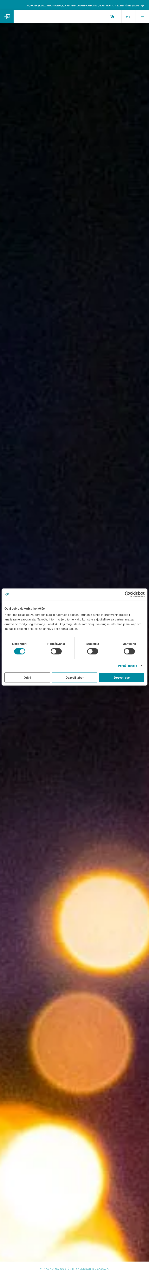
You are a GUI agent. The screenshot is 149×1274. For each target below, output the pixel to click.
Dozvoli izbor (75, 677)
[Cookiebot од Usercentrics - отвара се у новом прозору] (128, 594)
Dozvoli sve (122, 677)
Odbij (27, 677)
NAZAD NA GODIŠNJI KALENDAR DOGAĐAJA (76, 1269)
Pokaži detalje (127, 665)
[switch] (56, 651)
